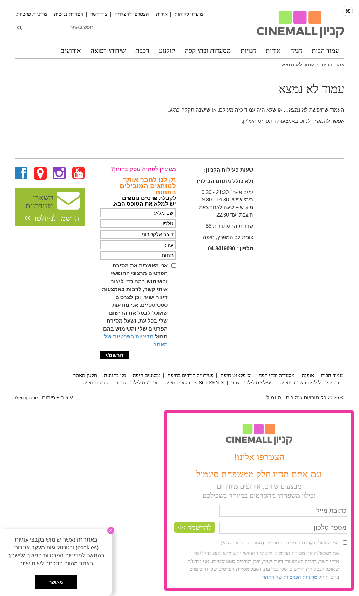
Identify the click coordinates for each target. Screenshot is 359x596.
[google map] (40, 173)
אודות (162, 14)
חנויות (248, 50)
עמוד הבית (325, 50)
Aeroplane (26, 397)
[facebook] (21, 173)
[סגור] (110, 530)
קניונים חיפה (95, 382)
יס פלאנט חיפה (236, 375)
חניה (296, 50)
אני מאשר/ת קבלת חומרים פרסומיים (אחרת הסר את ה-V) (280, 542)
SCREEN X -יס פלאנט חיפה (194, 382)
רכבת (142, 50)
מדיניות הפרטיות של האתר (290, 577)
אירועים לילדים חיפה (136, 382)
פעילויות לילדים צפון (252, 382)
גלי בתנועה (115, 375)
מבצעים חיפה (147, 375)
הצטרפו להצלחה (132, 14)
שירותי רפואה (108, 50)
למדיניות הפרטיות (64, 555)
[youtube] (78, 173)
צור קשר (99, 14)
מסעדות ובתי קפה (208, 50)
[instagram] (59, 173)
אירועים (70, 50)
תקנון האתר (85, 375)
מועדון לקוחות (189, 14)
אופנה (308, 375)
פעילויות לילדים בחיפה (191, 375)
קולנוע (167, 50)
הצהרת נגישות (68, 14)
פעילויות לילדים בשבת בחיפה (309, 382)
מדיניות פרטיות (31, 14)
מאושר (56, 582)
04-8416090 (221, 248)
